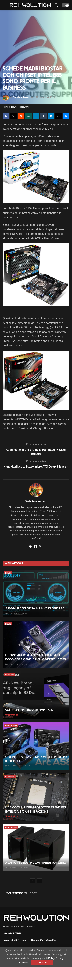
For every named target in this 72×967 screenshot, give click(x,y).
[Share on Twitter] (13, 116)
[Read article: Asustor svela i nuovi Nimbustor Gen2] (36, 847)
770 (28, 766)
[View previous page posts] (32, 880)
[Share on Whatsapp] (28, 116)
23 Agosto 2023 (14, 867)
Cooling (10, 776)
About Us (51, 940)
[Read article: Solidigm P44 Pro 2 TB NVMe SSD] (36, 695)
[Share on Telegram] (51, 116)
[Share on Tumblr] (43, 116)
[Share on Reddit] (21, 116)
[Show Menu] (4, 5)
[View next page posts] (39, 880)
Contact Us (37, 940)
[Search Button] (56, 5)
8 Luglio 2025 (13, 613)
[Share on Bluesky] (66, 116)
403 (27, 867)
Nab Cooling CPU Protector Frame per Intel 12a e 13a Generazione (35, 809)
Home (5, 107)
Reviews (10, 675)
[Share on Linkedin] (36, 116)
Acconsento (42, 962)
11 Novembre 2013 (45, 97)
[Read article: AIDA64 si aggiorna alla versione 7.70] (36, 593)
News (14, 107)
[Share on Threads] (58, 116)
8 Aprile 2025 (13, 664)
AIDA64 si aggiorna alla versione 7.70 (34, 608)
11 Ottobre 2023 (15, 766)
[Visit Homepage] (30, 5)
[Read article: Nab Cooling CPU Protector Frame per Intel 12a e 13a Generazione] (36, 797)
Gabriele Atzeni (21, 97)
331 (25, 664)
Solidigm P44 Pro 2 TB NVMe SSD (29, 710)
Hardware (24, 107)
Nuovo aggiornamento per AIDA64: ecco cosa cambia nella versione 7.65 (35, 657)
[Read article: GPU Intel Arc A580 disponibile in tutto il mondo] (36, 746)
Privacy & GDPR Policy (15, 940)
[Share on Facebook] (6, 116)
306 (25, 613)
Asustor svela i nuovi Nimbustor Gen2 (35, 863)
